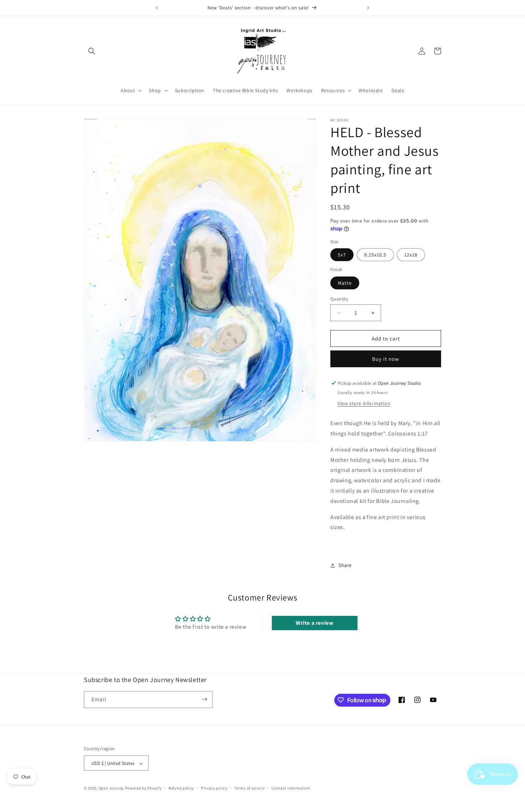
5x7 (342, 254)
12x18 (411, 254)
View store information (364, 403)
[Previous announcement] (157, 8)
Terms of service (249, 788)
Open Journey (111, 788)
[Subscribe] (204, 699)
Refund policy (181, 788)
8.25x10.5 (375, 254)
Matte (345, 283)
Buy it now (385, 358)
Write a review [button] (314, 623)
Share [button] (345, 565)
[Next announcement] (368, 8)
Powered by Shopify (143, 788)
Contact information (290, 788)
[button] (92, 51)
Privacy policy (214, 788)
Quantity (339, 299)
